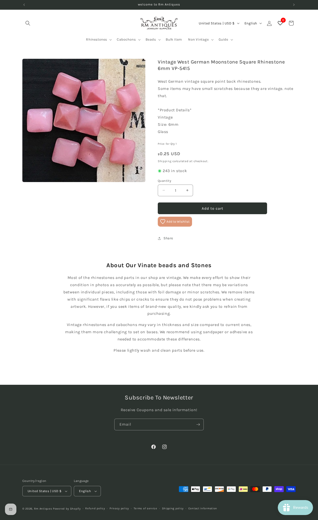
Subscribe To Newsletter (159, 397)
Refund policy (95, 508)
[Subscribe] (198, 424)
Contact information (202, 508)
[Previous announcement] (24, 4)
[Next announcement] (293, 4)
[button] (27, 23)
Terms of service (145, 508)
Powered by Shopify (67, 508)
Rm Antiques (43, 508)
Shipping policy (173, 508)
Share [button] (168, 238)
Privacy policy (119, 508)
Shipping (165, 161)
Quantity (164, 180)
